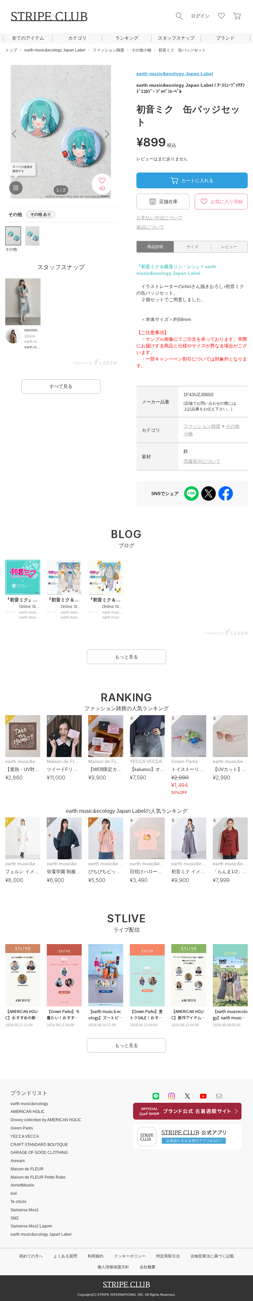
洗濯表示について (201, 461)
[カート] (237, 16)
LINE (155, 1096)
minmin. (31, 330)
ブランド (225, 38)
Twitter (187, 1096)
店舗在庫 (168, 201)
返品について (150, 227)
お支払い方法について (159, 217)
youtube (203, 1096)
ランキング (126, 38)
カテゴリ (77, 38)
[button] (107, 134)
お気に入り (221, 16)
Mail (219, 1096)
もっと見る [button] (126, 656)
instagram (171, 1096)
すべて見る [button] (60, 386)
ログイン (200, 15)
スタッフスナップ (176, 38)
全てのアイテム (28, 38)
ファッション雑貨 (201, 426)
